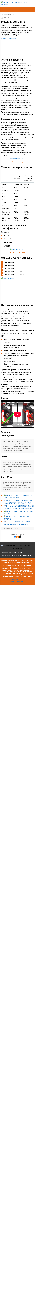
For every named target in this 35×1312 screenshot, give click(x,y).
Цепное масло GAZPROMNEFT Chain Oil (18, 508)
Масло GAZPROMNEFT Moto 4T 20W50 (18, 503)
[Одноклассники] (17, 537)
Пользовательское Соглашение (11, 555)
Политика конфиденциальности (11, 552)
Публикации (27, 555)
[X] (20, 537)
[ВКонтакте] (15, 537)
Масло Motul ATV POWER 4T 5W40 (16, 524)
